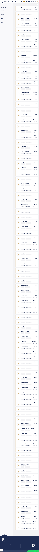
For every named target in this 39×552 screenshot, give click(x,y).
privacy (24, 550)
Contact (33, 1)
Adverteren (27, 1)
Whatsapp (35, 551)
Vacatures (24, 1)
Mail (37, 551)
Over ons (30, 1)
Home (21, 1)
